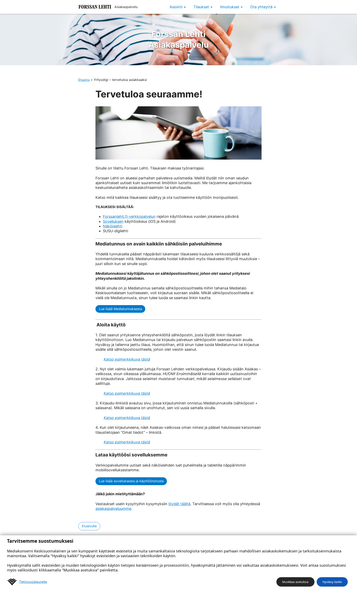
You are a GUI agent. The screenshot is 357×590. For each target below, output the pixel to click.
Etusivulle (89, 526)
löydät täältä (179, 504)
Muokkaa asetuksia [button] (295, 582)
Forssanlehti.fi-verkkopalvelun (129, 216)
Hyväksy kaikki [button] (332, 582)
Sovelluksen (113, 221)
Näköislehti (112, 226)
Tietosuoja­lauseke (33, 582)
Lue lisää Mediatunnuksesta (120, 309)
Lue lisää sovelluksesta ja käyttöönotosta (131, 481)
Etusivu (84, 80)
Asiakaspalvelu (178, 39)
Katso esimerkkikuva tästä (127, 359)
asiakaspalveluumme (113, 508)
